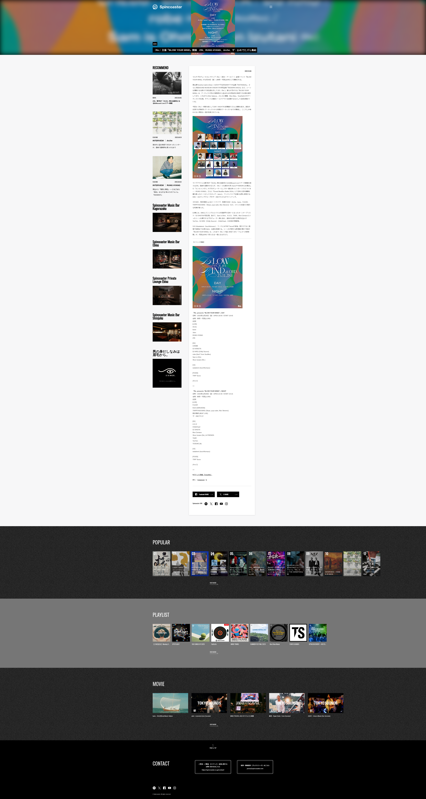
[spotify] (206, 505)
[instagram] (226, 505)
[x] (211, 505)
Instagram (201, 480)
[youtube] (221, 505)
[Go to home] (167, 6)
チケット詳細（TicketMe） (202, 475)
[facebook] (216, 505)
